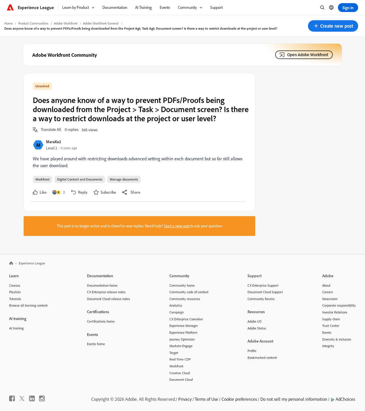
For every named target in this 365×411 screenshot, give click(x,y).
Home (8, 23)
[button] (333, 26)
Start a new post (177, 225)
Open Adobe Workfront (307, 54)
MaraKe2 (53, 141)
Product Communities (33, 23)
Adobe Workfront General (101, 23)
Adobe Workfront (66, 23)
